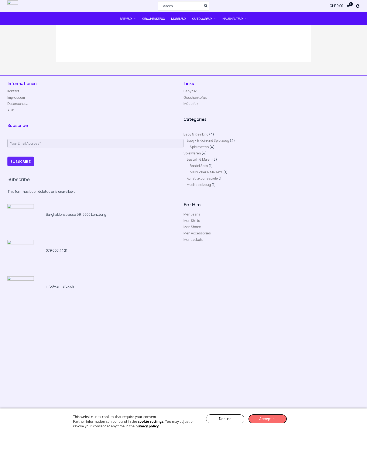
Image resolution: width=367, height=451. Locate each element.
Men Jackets (193, 239)
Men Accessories (197, 233)
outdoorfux (202, 19)
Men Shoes (192, 226)
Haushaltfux (233, 19)
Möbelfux (178, 19)
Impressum (16, 97)
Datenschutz (17, 103)
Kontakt (13, 91)
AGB (10, 110)
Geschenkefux (153, 19)
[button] (134, 19)
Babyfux (126, 19)
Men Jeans (192, 214)
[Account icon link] (358, 6)
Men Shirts (192, 220)
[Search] (206, 5)
